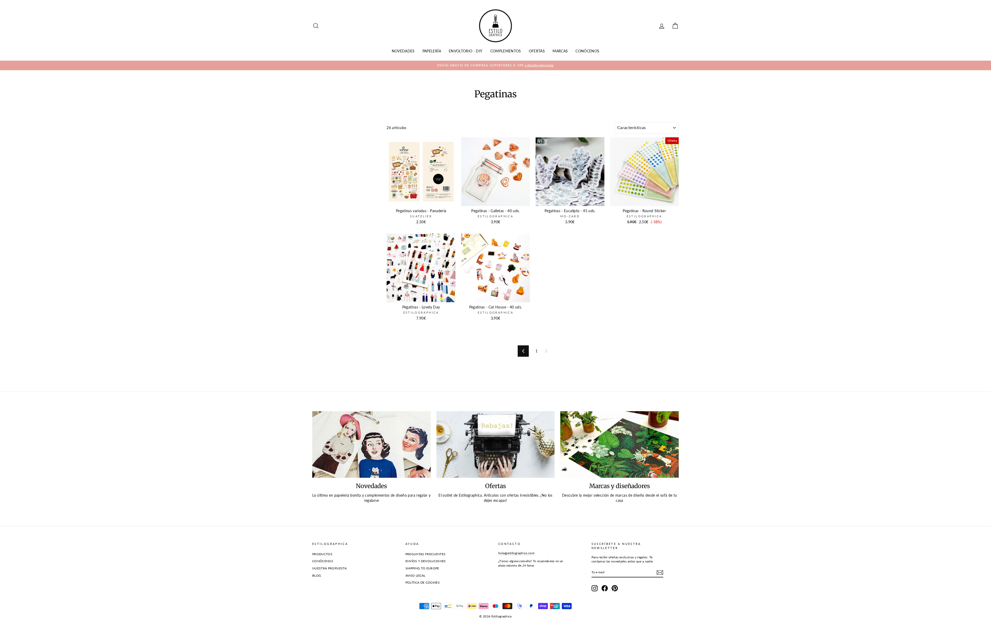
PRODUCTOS (322, 554)
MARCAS (560, 51)
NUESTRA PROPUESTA (329, 568)
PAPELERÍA (431, 51)
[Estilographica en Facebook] (605, 588)
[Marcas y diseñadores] (619, 444)
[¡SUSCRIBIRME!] (660, 572)
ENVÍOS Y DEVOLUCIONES (425, 561)
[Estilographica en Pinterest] (615, 588)
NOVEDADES (403, 51)
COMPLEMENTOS (505, 51)
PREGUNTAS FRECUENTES (425, 554)
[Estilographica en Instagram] (595, 588)
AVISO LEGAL (415, 575)
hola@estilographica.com (516, 553)
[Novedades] (371, 444)
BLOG (316, 575)
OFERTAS (537, 51)
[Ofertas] (495, 444)
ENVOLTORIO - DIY (466, 51)
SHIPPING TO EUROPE (422, 568)
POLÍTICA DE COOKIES (422, 582)
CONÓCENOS (587, 51)
